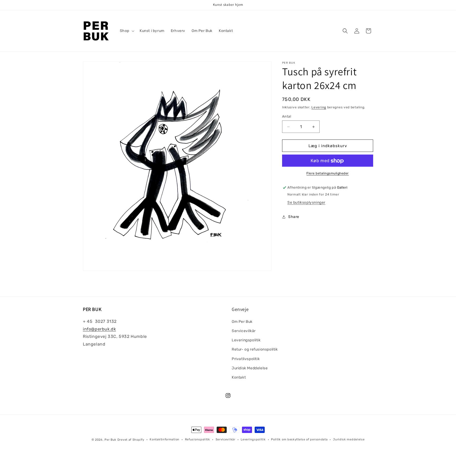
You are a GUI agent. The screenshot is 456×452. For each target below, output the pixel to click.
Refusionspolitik (197, 439)
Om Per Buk (242, 321)
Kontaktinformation (164, 439)
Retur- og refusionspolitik (255, 349)
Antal (286, 116)
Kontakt (239, 377)
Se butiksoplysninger (306, 203)
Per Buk (110, 439)
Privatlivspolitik (246, 358)
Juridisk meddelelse (348, 439)
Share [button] (293, 217)
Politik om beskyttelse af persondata (299, 439)
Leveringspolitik (246, 340)
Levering (318, 107)
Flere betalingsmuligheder (327, 173)
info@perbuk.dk (99, 328)
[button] (126, 30)
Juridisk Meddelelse (250, 368)
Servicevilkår (244, 330)
